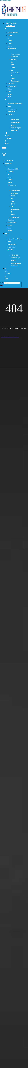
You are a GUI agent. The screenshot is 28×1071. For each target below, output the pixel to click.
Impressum (11, 111)
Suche (2, 283)
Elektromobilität (13, 32)
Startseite (11, 23)
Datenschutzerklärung (15, 103)
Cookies (10, 114)
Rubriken (10, 26)
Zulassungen (15, 81)
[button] (4, 152)
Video (10, 89)
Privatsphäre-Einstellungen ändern (15, 122)
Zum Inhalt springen (5, 0)
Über (8, 97)
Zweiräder (11, 83)
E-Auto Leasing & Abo (8, 138)
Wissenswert (12, 48)
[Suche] (1, 285)
